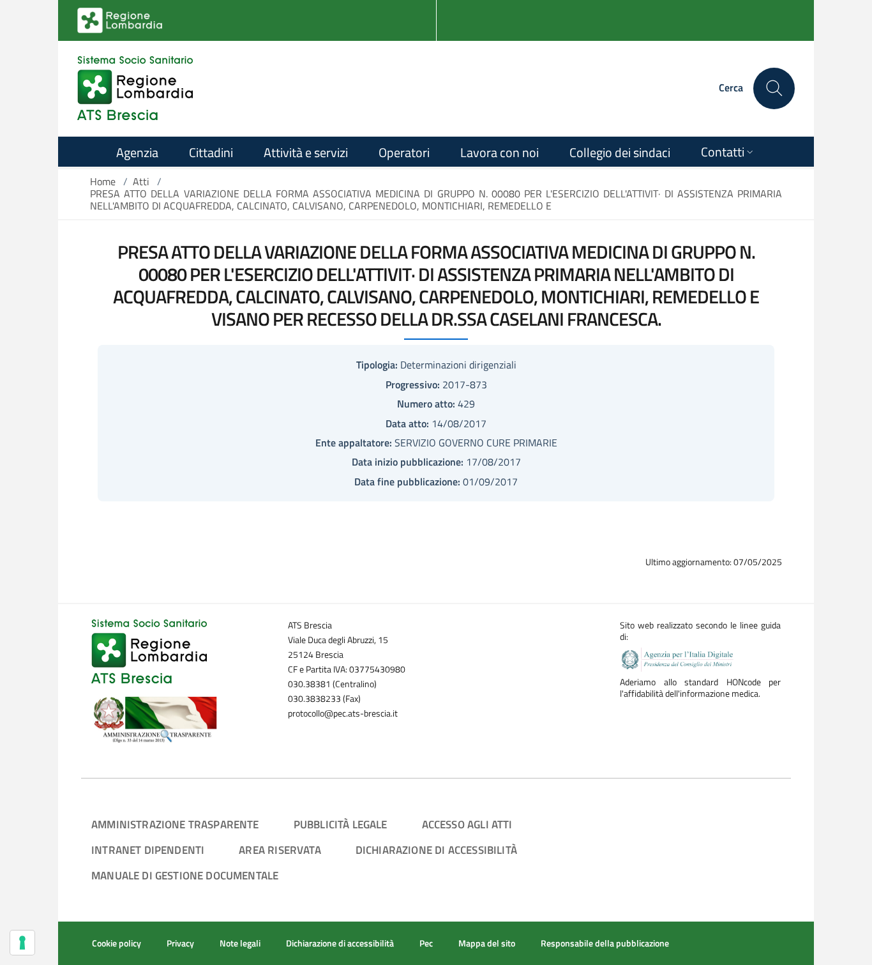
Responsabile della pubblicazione (605, 943)
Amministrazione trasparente (175, 824)
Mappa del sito (486, 943)
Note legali (240, 943)
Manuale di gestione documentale (184, 875)
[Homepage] (135, 88)
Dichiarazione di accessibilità (436, 849)
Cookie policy (116, 943)
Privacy (180, 943)
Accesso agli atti (467, 824)
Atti (141, 181)
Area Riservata (279, 849)
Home (103, 181)
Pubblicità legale (340, 824)
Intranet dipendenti (147, 849)
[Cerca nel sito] (774, 88)
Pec (426, 943)
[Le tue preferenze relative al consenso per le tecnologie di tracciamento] (22, 943)
